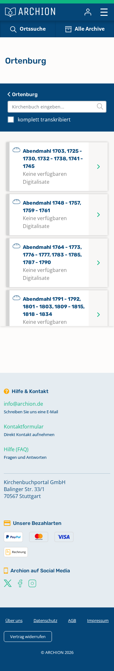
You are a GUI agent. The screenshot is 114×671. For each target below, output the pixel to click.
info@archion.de (23, 403)
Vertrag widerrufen (28, 636)
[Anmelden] (88, 12)
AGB (72, 620)
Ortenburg (24, 94)
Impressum (98, 620)
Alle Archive (89, 28)
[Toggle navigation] (104, 12)
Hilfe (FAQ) (16, 449)
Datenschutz (45, 620)
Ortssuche (33, 28)
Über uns (13, 620)
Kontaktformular (24, 426)
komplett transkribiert (44, 119)
